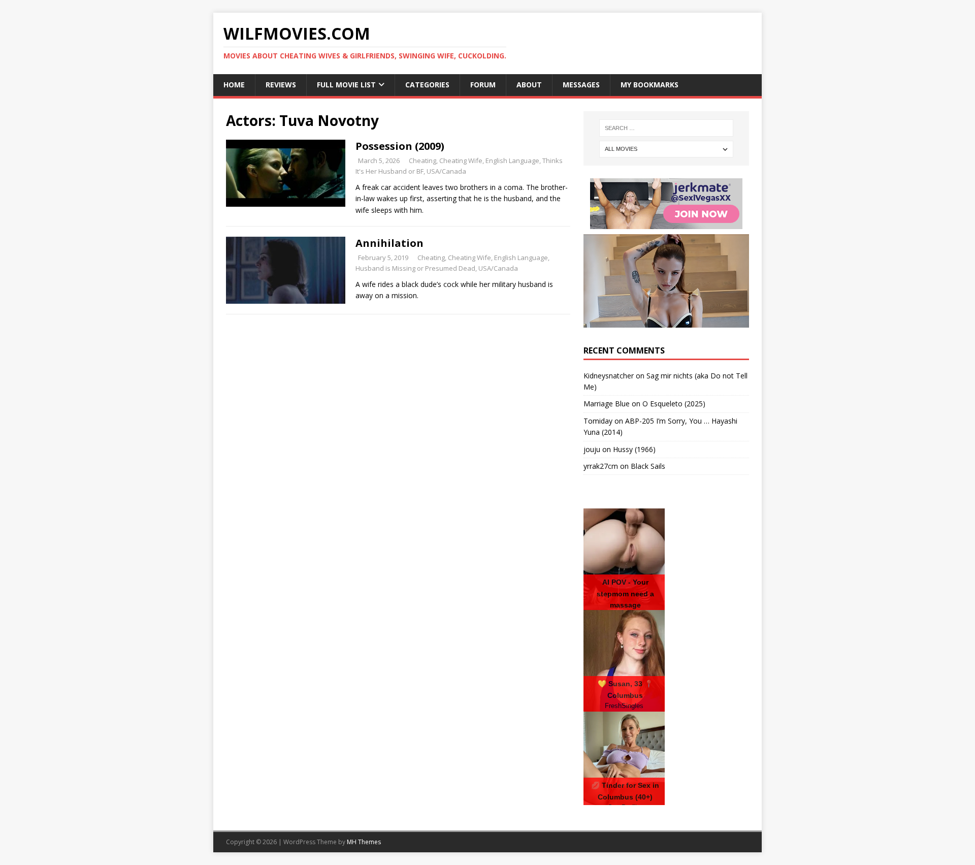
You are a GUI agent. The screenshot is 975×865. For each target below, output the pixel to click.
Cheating (422, 160)
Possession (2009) (399, 146)
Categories (427, 84)
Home (234, 84)
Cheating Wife (460, 160)
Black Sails (648, 466)
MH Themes (364, 842)
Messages (581, 84)
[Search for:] (666, 128)
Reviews (281, 84)
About (529, 84)
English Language (512, 160)
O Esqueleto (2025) (673, 403)
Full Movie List (346, 84)
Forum (483, 84)
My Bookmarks (649, 84)
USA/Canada (446, 171)
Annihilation (389, 243)
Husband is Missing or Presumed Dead (415, 268)
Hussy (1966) (634, 449)
